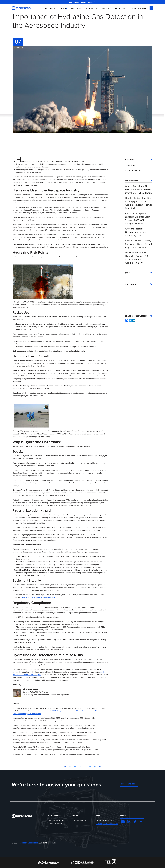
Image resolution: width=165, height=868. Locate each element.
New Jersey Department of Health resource (38, 597)
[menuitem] (121, 8)
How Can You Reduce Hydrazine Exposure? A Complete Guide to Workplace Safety (136, 257)
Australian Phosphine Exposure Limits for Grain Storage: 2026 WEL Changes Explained (137, 218)
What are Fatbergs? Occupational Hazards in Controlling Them (137, 232)
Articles (132, 165)
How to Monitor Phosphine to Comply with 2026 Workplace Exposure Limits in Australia (138, 203)
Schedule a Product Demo (81, 2)
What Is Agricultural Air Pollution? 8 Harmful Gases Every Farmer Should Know (138, 189)
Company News (133, 170)
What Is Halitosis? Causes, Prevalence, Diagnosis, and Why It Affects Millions (138, 244)
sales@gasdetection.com (107, 823)
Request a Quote (140, 8)
